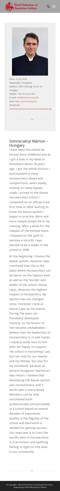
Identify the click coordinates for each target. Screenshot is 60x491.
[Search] (47, 6)
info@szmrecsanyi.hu (28, 97)
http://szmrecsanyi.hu (26, 101)
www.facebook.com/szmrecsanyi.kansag (30, 108)
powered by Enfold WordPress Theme (30, 487)
